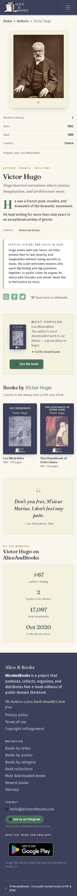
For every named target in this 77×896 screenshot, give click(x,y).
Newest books (17, 783)
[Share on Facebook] (14, 297)
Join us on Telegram (26, 819)
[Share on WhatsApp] (6, 297)
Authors (23, 21)
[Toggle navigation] (68, 7)
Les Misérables (30, 153)
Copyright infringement (24, 729)
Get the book (29, 364)
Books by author (19, 755)
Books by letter (18, 748)
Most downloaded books (25, 776)
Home (7, 21)
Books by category (20, 762)
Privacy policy (16, 715)
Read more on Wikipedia (51, 297)
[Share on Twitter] (23, 297)
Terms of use (15, 722)
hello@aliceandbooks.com (32, 809)
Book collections (18, 769)
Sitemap (12, 790)
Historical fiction (29, 230)
